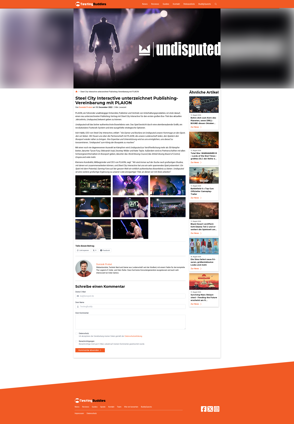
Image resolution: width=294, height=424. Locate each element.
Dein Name (79, 302)
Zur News (195, 127)
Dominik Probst (85, 107)
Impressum (79, 413)
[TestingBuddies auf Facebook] (203, 409)
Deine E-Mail (80, 292)
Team (119, 407)
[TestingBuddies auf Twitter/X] (210, 409)
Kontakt (176, 4)
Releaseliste (189, 4)
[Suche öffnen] (216, 4)
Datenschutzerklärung (133, 336)
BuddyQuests (204, 4)
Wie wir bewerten (131, 407)
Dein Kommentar (82, 313)
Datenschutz (110, 334)
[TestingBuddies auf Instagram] (216, 409)
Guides (166, 4)
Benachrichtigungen (112, 342)
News (145, 4)
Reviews (155, 4)
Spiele (102, 407)
